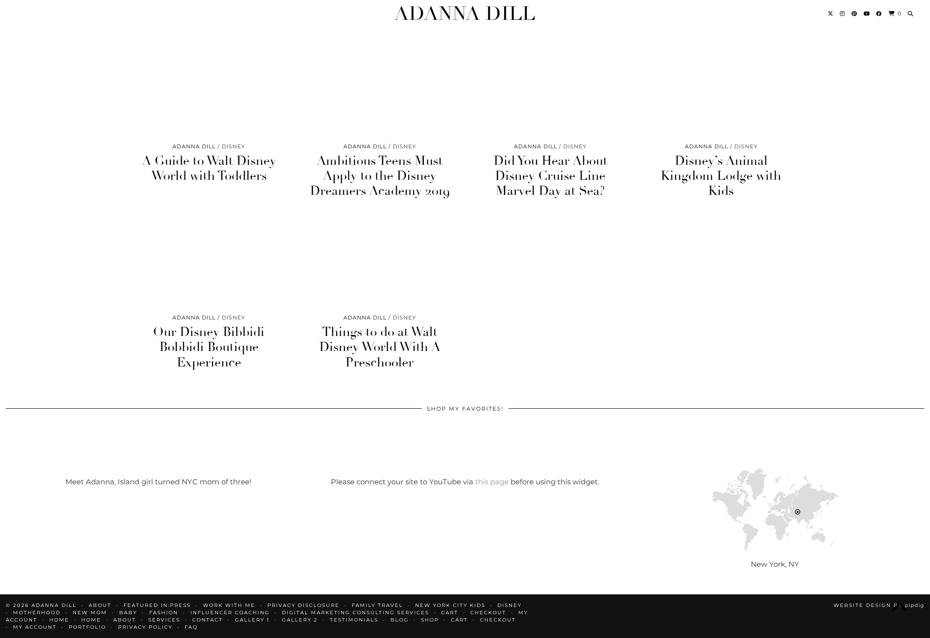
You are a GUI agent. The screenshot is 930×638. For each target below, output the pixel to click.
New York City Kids (450, 605)
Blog (399, 620)
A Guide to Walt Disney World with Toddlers (209, 168)
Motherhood (37, 612)
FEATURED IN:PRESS (157, 605)
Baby (128, 612)
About (124, 620)
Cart (449, 612)
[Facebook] (879, 13)
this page (492, 481)
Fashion (163, 612)
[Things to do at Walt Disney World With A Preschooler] (380, 262)
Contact (207, 620)
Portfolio (87, 627)
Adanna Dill (464, 13)
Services (164, 620)
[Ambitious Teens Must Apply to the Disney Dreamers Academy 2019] (380, 91)
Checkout (488, 612)
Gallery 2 (300, 620)
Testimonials (354, 620)
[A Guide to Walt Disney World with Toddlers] (209, 91)
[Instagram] (843, 13)
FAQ (191, 627)
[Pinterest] (855, 13)
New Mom (90, 612)
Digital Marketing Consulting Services (355, 612)
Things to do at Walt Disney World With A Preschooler (379, 347)
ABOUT (100, 605)
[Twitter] (831, 13)
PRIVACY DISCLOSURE (303, 605)
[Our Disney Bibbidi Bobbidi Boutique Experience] (209, 262)
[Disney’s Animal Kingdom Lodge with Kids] (721, 91)
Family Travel (377, 605)
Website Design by (879, 605)
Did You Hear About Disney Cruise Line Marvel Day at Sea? (550, 176)
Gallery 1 (252, 620)
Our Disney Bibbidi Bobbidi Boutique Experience (208, 347)
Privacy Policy (145, 627)
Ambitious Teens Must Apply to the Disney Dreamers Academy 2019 (380, 176)
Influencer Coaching (230, 612)
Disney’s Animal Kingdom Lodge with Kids (721, 176)
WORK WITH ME (229, 605)
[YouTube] (867, 13)
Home (59, 620)
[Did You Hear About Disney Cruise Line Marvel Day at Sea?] (550, 91)
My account (35, 627)
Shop (430, 620)
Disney (509, 605)
